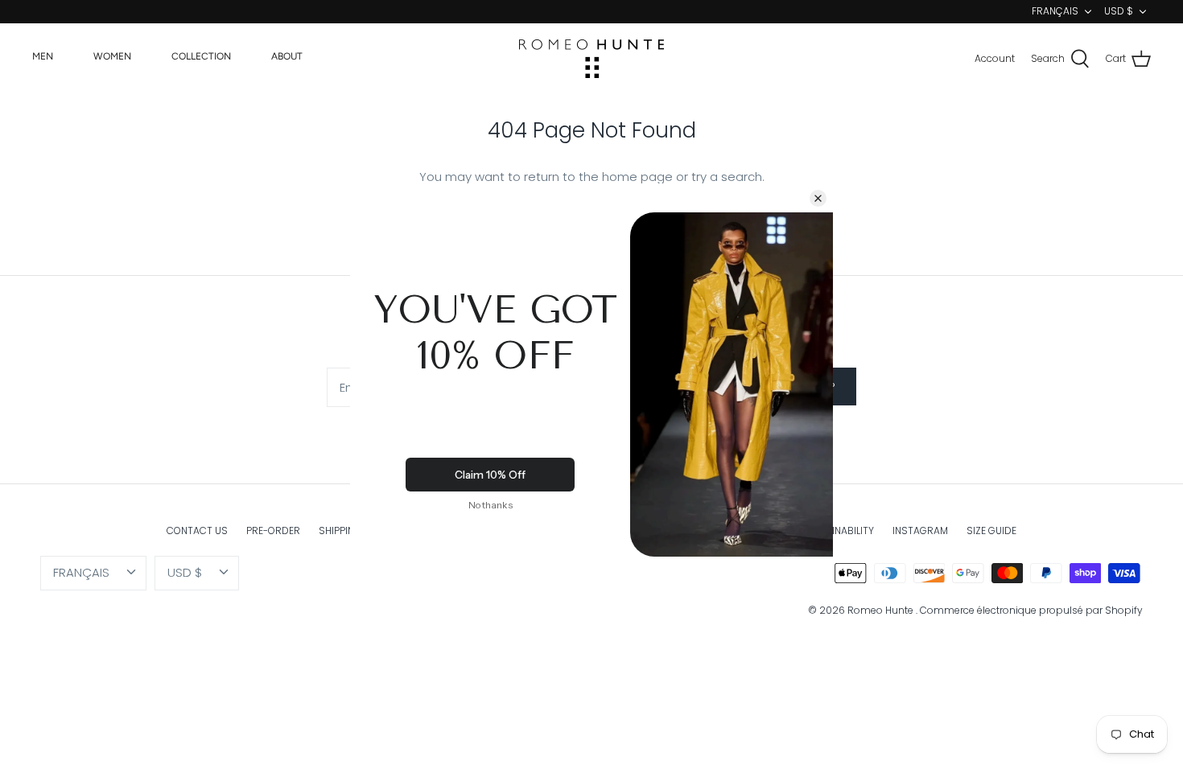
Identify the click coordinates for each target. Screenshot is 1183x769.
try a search (726, 176)
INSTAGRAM (920, 530)
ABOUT (287, 56)
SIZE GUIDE (991, 530)
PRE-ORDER (273, 530)
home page (637, 176)
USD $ (1118, 11)
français (1055, 11)
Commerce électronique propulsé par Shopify (1031, 610)
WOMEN (112, 56)
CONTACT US (197, 530)
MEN (42, 56)
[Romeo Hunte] (591, 58)
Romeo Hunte (881, 610)
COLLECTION (201, 56)
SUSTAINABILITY (837, 530)
